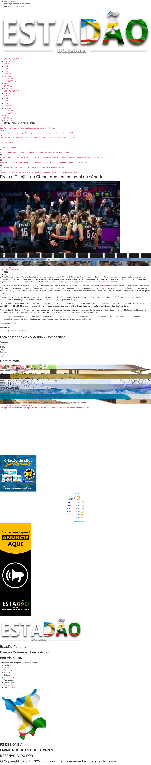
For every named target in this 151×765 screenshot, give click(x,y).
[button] (75, 342)
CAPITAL (11, 79)
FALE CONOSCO (10, 88)
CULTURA (8, 86)
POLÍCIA (7, 66)
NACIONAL (8, 61)
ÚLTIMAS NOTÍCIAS (11, 59)
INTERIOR (12, 81)
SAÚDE (7, 64)
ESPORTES (8, 83)
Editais (6, 71)
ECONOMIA (8, 74)
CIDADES (7, 76)
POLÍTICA (8, 69)
